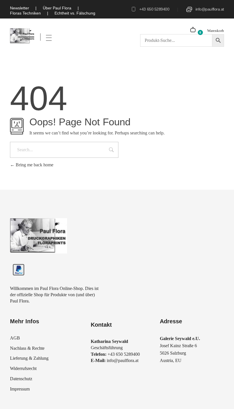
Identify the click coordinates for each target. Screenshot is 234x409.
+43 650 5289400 (154, 9)
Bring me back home (34, 164)
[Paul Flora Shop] (22, 36)
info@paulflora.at (209, 9)
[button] (12, 396)
